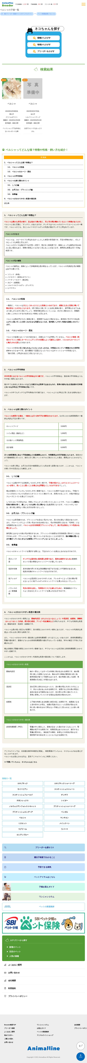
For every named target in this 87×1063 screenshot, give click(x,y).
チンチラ (64, 795)
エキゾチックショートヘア (64, 783)
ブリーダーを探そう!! (44, 847)
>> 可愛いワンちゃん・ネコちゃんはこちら (20, 762)
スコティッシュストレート (64, 789)
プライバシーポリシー (17, 996)
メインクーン (64, 823)
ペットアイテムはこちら (44, 877)
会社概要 (12, 980)
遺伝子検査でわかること (44, 857)
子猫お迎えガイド (46, 887)
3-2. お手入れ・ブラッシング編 (20, 190)
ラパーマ (64, 829)
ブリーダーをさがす (46, 51)
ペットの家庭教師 (46, 907)
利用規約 (12, 988)
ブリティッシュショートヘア (64, 806)
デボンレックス (23, 800)
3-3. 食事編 (12, 194)
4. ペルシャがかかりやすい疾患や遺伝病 (20, 199)
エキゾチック (23, 783)
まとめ (6, 203)
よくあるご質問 (15, 965)
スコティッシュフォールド (22, 795)
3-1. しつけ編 (13, 185)
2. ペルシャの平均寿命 (13, 176)
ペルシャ (22, 818)
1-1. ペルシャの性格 (16, 167)
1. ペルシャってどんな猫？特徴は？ (18, 162)
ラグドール (22, 829)
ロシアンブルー (23, 835)
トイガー (64, 800)
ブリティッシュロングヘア (22, 812)
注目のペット (15, 951)
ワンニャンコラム (46, 897)
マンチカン (64, 818)
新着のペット (15, 947)
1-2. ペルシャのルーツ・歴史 (19, 171)
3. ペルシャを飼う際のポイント (16, 181)
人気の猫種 (14, 956)
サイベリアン (23, 789)
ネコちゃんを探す (47, 28)
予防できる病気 (44, 867)
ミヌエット (22, 823)
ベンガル (64, 812)
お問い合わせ (14, 973)
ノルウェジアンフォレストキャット (22, 806)
